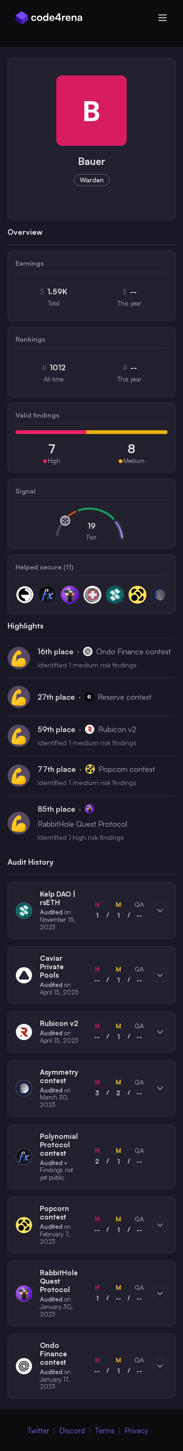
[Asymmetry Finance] (160, 594)
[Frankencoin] (92, 594)
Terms (104, 1430)
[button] (91, 910)
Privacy (136, 1430)
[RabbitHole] (70, 594)
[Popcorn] (137, 594)
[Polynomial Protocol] (47, 594)
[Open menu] (162, 17)
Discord (72, 1430)
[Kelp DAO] (115, 594)
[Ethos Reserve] (24, 594)
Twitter (38, 1430)
